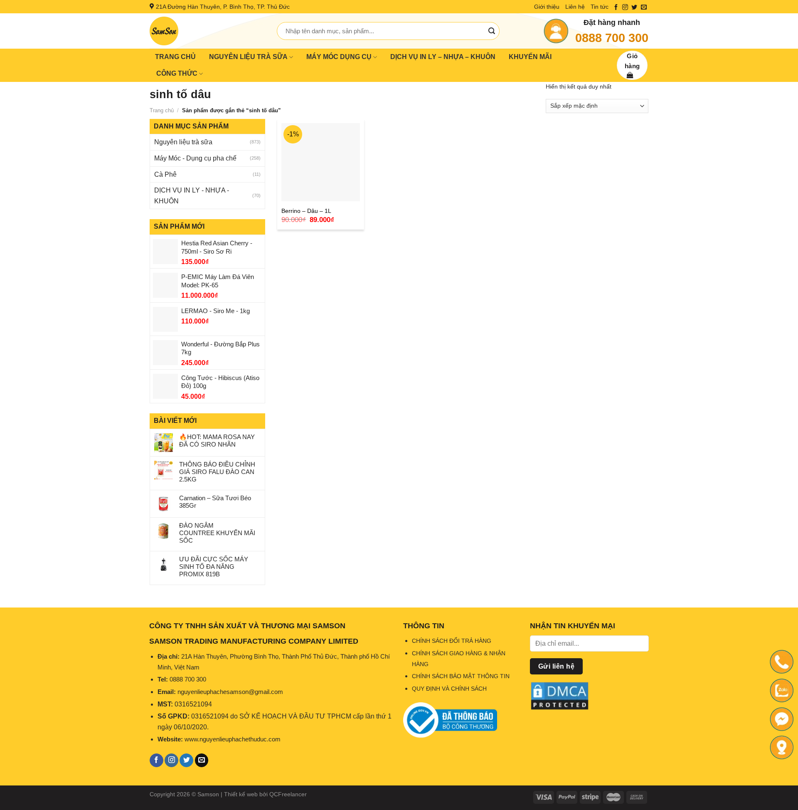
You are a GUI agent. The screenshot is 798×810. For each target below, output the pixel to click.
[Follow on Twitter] (634, 7)
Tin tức (599, 6)
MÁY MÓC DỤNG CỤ (339, 56)
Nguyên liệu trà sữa (183, 142)
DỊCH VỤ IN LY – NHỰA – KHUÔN (442, 56)
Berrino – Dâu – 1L (306, 210)
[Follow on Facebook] (616, 7)
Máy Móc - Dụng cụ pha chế (195, 158)
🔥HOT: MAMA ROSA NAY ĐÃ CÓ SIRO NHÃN (217, 440)
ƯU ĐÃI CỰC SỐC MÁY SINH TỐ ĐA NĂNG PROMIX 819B (213, 567)
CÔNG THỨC (176, 73)
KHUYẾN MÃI (530, 56)
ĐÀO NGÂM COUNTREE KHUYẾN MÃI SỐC (217, 533)
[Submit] (492, 31)
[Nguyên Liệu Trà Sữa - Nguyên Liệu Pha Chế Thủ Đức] (207, 31)
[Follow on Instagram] (625, 7)
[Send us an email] (644, 7)
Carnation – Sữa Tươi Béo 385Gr (215, 501)
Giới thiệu (546, 6)
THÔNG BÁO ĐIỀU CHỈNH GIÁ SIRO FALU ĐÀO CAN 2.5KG (217, 472)
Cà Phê (165, 174)
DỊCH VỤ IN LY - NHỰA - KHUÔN (191, 196)
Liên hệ (575, 6)
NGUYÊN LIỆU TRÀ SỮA (248, 56)
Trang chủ (162, 110)
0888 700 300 (611, 37)
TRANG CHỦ (175, 56)
